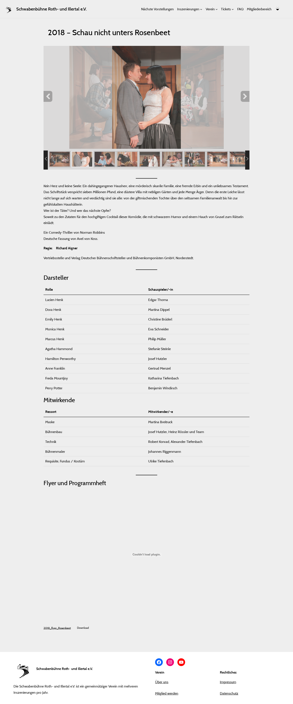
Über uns (161, 682)
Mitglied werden (166, 693)
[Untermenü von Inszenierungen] (201, 9)
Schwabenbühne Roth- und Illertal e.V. (51, 9)
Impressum (228, 682)
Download (83, 627)
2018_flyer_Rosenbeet (57, 627)
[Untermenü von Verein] (217, 9)
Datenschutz (229, 693)
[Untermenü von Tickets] (233, 9)
